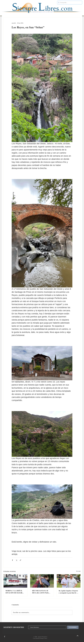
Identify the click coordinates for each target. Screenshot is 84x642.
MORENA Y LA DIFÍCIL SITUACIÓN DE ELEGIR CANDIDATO (13, 592)
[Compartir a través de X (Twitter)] (16, 560)
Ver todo (78, 571)
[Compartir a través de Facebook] (12, 560)
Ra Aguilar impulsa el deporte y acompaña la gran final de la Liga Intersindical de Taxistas (68, 592)
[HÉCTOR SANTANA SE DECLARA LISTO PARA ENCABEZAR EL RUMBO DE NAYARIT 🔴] (42, 581)
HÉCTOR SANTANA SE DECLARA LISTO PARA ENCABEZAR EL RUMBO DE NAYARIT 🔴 (41, 592)
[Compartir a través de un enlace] (20, 560)
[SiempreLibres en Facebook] (5, 636)
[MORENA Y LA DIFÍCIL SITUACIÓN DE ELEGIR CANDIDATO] (15, 581)
